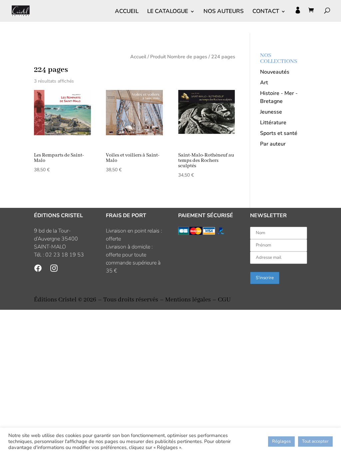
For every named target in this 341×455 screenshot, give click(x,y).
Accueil (138, 56)
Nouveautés (274, 72)
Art (264, 82)
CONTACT (265, 12)
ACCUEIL (127, 12)
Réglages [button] (281, 441)
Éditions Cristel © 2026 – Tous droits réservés (96, 300)
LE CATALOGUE (167, 12)
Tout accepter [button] (315, 441)
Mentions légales (188, 300)
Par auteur (273, 144)
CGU (224, 300)
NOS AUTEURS (223, 12)
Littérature (273, 122)
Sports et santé (278, 133)
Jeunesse (271, 112)
